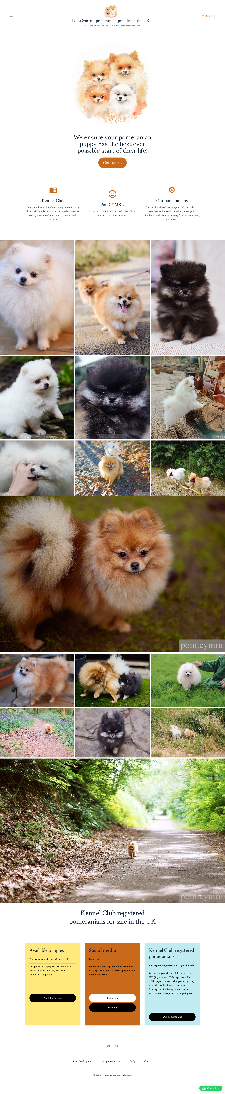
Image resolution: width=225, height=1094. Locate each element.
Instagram (112, 998)
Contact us (112, 163)
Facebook (112, 1007)
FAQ (132, 1061)
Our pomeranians (172, 1017)
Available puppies (52, 998)
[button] (210, 1088)
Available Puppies (82, 1061)
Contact (148, 1061)
